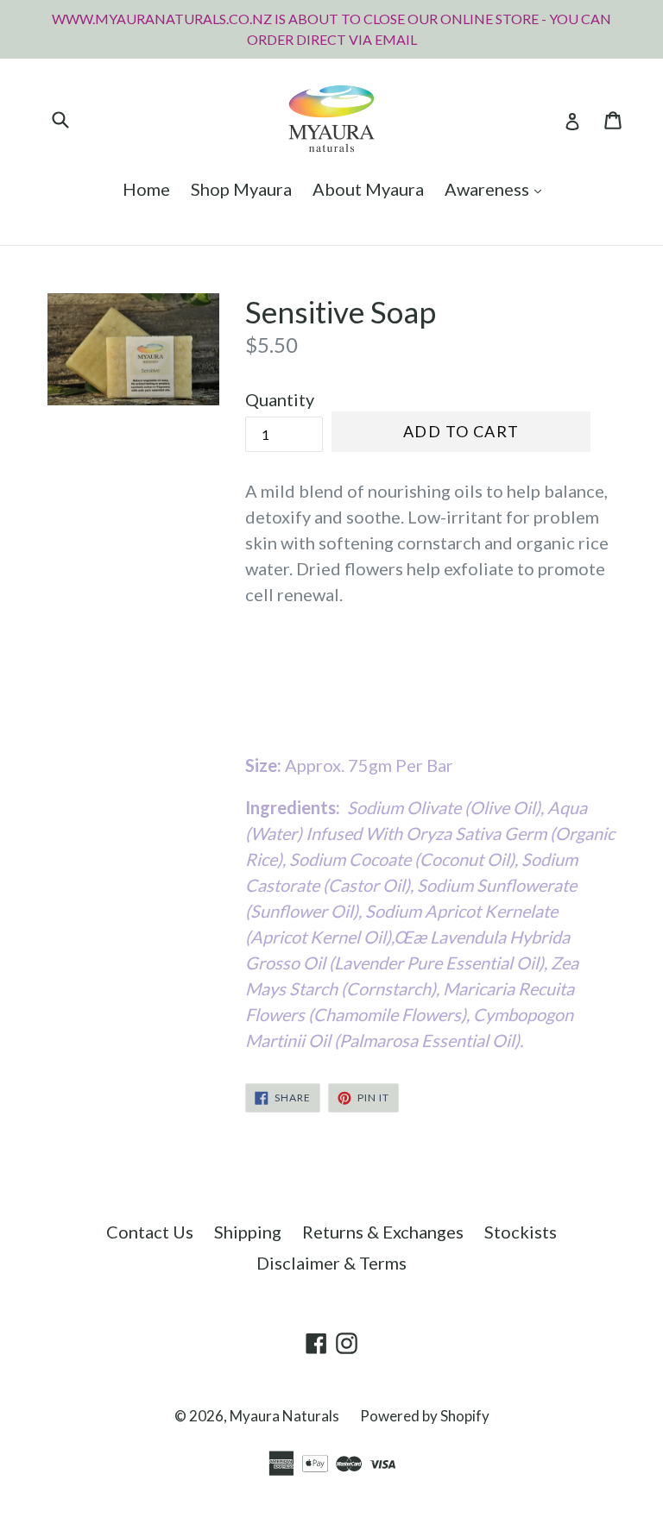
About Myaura (368, 189)
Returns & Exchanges (383, 1231)
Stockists (520, 1231)
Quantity (279, 399)
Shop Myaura (241, 189)
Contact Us (149, 1231)
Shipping (247, 1231)
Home (146, 189)
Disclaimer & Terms (331, 1262)
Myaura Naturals (284, 1416)
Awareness (497, 188)
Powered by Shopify (424, 1416)
